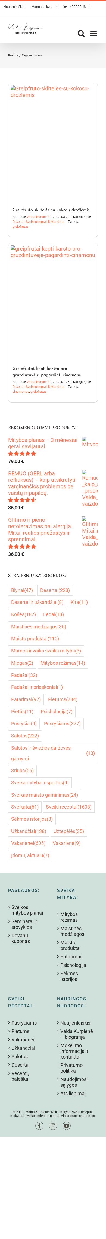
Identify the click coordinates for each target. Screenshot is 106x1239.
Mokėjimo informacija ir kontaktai (74, 1051)
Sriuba (22, 770)
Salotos (25, 736)
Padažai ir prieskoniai (37, 687)
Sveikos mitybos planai (27, 910)
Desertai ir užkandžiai (37, 602)
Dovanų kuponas (20, 938)
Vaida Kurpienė (38, 217)
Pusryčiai (24, 723)
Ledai (53, 614)
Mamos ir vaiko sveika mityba (46, 651)
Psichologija (57, 711)
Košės (23, 614)
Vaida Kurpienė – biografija (76, 1034)
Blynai (22, 590)
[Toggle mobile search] (81, 33)
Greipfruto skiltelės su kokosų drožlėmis (51, 210)
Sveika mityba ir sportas (40, 782)
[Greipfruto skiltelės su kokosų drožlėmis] (53, 142)
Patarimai (26, 699)
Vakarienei (28, 843)
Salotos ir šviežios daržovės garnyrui (53, 753)
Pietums (62, 699)
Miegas (22, 663)
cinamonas (21, 392)
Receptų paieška (20, 1076)
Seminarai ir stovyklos (24, 924)
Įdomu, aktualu (30, 855)
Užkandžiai (56, 222)
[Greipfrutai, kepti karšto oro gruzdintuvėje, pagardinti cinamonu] (53, 301)
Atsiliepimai (73, 1093)
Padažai (24, 675)
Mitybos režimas (62, 663)
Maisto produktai (35, 638)
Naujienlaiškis (75, 1023)
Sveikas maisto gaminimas (44, 795)
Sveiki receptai (36, 222)
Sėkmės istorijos (32, 819)
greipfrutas (21, 227)
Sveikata (25, 807)
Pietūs (22, 711)
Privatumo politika (71, 1068)
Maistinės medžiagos (38, 626)
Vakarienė (66, 843)
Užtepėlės (69, 831)
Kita (79, 602)
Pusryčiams (62, 723)
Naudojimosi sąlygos (74, 1082)
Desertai (18, 222)
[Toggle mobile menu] (94, 33)
